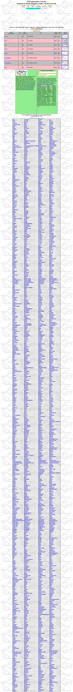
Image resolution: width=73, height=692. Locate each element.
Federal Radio (27, 303)
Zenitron (14, 690)
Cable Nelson (41, 214)
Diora (25, 258)
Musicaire (40, 456)
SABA (14, 560)
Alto (13, 143)
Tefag (51, 621)
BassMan (51, 180)
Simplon (40, 581)
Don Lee (51, 259)
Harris (51, 350)
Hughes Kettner (16, 363)
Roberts (25, 85)
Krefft (40, 397)
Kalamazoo (15, 385)
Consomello (26, 237)
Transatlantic (52, 639)
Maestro (51, 418)
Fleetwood (41, 309)
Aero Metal (26, 128)
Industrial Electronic (43, 367)
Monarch (40, 446)
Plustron (14, 505)
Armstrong (41, 160)
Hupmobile (26, 363)
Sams (51, 561)
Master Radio (27, 430)
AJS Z (5, 67)
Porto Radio (26, 509)
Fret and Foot (52, 314)
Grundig (51, 342)
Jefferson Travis (27, 376)
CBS (50, 222)
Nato (39, 464)
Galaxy (14, 318)
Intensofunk (52, 368)
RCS (51, 536)
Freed (14, 314)
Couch (25, 241)
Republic (14, 544)
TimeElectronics (42, 633)
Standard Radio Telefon (54, 599)
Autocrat (26, 170)
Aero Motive (41, 128)
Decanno (51, 252)
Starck (25, 601)
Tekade (40, 623)
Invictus (25, 372)
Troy (14, 645)
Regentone (52, 540)
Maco (40, 417)
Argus (25, 158)
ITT (13, 373)
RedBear (14, 539)
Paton (40, 491)
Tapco (51, 618)
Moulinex (40, 452)
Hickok (25, 357)
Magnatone (52, 420)
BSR (50, 207)
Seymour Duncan (42, 575)
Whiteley (14, 680)
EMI (39, 287)
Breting (25, 202)
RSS (50, 558)
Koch (14, 395)
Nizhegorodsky (16, 469)
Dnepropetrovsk (53, 258)
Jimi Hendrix (41, 378)
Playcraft (14, 504)
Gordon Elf (26, 333)
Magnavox (15, 421)
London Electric (53, 412)
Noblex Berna (41, 469)
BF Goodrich (26, 192)
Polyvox (40, 506)
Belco (40, 184)
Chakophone (26, 224)
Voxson (51, 665)
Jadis (51, 373)
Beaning (51, 182)
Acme (51, 120)
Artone (40, 162)
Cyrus (14, 246)
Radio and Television (28, 519)
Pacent (25, 484)
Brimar (14, 203)
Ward (40, 669)
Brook (25, 204)
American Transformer (17, 147)
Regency (26, 540)
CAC (51, 214)
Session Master (15, 575)
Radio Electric (41, 520)
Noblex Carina (52, 469)
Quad (51, 515)
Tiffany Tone (26, 633)
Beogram (40, 188)
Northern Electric (16, 474)
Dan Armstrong (53, 246)
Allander (51, 139)
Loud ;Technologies (16, 415)
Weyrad (14, 679)
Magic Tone (26, 420)
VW (25, 667)
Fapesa (40, 301)
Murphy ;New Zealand (28, 455)
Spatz (14, 595)
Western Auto (41, 675)
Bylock (25, 214)
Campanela (26, 217)
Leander (51, 405)
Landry (25, 402)
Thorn (40, 631)
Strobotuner (52, 609)
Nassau (14, 460)
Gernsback (15, 327)
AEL (14, 127)
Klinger (14, 393)
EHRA (40, 274)
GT (13, 343)
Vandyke (51, 658)
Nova (51, 474)
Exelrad (14, 298)
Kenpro (40, 388)
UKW (51, 648)
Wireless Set (15, 684)
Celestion (14, 223)
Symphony (15, 616)
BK (50, 193)
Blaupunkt (52, 194)
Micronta (26, 441)
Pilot (25, 502)
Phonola (14, 500)
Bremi (51, 200)
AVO (51, 173)
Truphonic (52, 645)
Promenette (15, 512)
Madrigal (26, 418)
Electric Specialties (53, 278)
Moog (14, 449)
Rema (25, 541)
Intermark (41, 370)
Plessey (51, 504)
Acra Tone (15, 123)
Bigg (13, 193)
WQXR (25, 685)
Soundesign (15, 594)
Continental (52, 237)
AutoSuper (41, 172)
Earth (25, 268)
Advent (14, 125)
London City (41, 412)
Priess (40, 511)
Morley (40, 449)
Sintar (51, 583)
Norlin (14, 472)
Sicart (25, 578)
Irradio (40, 372)
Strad (51, 608)
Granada (14, 337)
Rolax (14, 556)
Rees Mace (52, 539)
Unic (14, 650)
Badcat (51, 175)
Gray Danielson (16, 340)
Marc (51, 423)
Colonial (14, 234)
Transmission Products (43, 640)
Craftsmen (52, 241)
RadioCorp (15, 526)
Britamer (40, 203)
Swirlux (25, 615)
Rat (25, 534)
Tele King (26, 624)
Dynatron (14, 267)
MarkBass (52, 426)
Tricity (14, 643)
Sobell (14, 586)
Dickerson (26, 257)
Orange (14, 481)
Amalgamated (27, 143)
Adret (25, 124)
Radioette (26, 526)
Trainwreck (26, 639)
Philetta (40, 497)
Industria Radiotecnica (28, 367)
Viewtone (14, 663)
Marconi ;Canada (16, 425)
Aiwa (14, 135)
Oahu (25, 476)
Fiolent (51, 307)
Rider (25, 549)
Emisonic (51, 287)
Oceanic (14, 477)
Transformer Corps (16, 640)
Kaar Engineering (27, 383)
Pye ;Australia (52, 514)
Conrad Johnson (53, 236)
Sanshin (40, 564)
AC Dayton (26, 119)
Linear (14, 411)
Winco (25, 683)
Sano (25, 564)
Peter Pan (51, 495)
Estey (40, 294)
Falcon (51, 299)
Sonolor (14, 591)
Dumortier (26, 264)
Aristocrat (41, 159)
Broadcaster (52, 203)
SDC (14, 570)
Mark (40, 426)
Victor (40, 660)
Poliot (14, 506)
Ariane (51, 158)
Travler (25, 641)
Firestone (14, 308)
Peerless (25, 494)
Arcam (25, 155)
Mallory (51, 422)
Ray (50, 534)
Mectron (26, 435)
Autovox (51, 172)
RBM (40, 535)
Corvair (25, 239)
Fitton (14, 309)
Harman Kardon (16, 350)
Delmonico (15, 254)
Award (40, 174)
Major (40, 422)
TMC (14, 634)
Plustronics (26, 505)
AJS (39, 135)
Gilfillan (51, 328)
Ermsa (14, 293)
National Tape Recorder (43, 462)
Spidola (25, 596)
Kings (25, 391)
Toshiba (14, 638)
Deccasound (26, 253)
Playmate (26, 504)
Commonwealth (27, 236)
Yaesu (14, 688)
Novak (14, 475)
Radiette (51, 517)
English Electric (16, 292)
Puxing (40, 514)
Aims (14, 132)
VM (50, 663)
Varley (14, 659)
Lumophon (52, 415)
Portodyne (52, 509)
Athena (40, 165)
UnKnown (52, 654)
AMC (25, 144)
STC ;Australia (16, 604)
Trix (13, 644)
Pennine (51, 494)
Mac (50, 416)
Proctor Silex (52, 511)
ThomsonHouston (16, 631)
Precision (14, 511)
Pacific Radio (41, 484)
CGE (14, 224)
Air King (51, 132)
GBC (14, 321)
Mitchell (26, 445)
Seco (25, 571)
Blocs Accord (15, 195)
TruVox (25, 646)
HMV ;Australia (42, 358)
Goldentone (41, 331)
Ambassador (52, 143)
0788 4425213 (21, 89)
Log (43, 118)
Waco (40, 667)
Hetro (14, 356)
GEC (51, 321)
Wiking (51, 680)
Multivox (40, 454)
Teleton (25, 626)
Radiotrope (15, 531)
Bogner (40, 197)
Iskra (51, 372)
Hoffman (14, 360)
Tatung (40, 619)
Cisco (14, 228)
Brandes (26, 199)
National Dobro (27, 461)
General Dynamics (28, 323)
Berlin (40, 189)
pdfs (26, 88)
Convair (14, 238)
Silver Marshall (16, 580)
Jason (40, 375)
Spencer (40, 595)
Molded (25, 446)
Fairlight (40, 299)
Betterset (14, 192)
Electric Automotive (42, 278)
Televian (51, 626)
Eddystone (52, 271)
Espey (14, 294)
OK (39, 477)
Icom (40, 365)
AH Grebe (41, 130)
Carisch (14, 219)
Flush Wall (26, 311)
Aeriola (14, 128)
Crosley (25, 243)
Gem (39, 322)
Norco (14, 471)
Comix (14, 236)
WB (25, 673)
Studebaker (26, 610)
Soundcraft (52, 593)
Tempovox (15, 629)
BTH (25, 208)
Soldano (14, 589)
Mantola (26, 423)
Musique (14, 457)
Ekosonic (26, 276)
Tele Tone (40, 624)
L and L (51, 400)
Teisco (25, 623)
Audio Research (42, 168)
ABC (14, 119)
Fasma (51, 302)
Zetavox (51, 690)
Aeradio (40, 127)
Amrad (25, 149)
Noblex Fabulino (16, 470)
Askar (40, 163)
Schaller (40, 568)
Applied (25, 154)
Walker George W (27, 668)
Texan (14, 630)
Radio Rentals (52, 522)
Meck (14, 435)
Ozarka (14, 484)
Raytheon (26, 535)
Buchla (51, 208)
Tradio (14, 639)
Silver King (52, 579)
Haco (51, 345)
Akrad (40, 137)
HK (13, 358)
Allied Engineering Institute (29, 140)
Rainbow (51, 531)
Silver (25, 580)
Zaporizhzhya (41, 689)
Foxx (25, 313)
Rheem (51, 546)
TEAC (40, 620)
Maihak (40, 421)
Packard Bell (26, 485)
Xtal (50, 687)
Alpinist (25, 142)
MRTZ (51, 452)
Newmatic (40, 466)
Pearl (40, 492)
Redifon (40, 539)
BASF (40, 180)
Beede (25, 183)
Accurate (40, 119)
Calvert (51, 215)
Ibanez (51, 363)
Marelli (51, 425)
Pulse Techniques (27, 512)
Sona (14, 590)
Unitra (40, 653)
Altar (40, 142)
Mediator (40, 435)
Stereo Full (26, 605)
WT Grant (52, 685)
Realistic (40, 537)
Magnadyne (41, 420)
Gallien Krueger (27, 318)
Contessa (40, 237)
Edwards (26, 273)
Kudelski (40, 398)
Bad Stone (41, 175)
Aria (39, 158)
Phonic (51, 499)
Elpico (25, 286)
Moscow (26, 450)
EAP (39, 267)
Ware (51, 669)
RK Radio (41, 550)
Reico (14, 541)
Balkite (14, 178)
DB (50, 251)
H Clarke (14, 345)
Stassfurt (40, 603)
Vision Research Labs (43, 663)
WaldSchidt (52, 667)
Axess (51, 174)
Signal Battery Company (17, 579)
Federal (40, 303)
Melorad (51, 436)
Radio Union (15, 525)
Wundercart (26, 687)
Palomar (26, 487)
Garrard (40, 319)
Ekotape (40, 276)
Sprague (40, 598)
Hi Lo (14, 357)
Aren (25, 157)
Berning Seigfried (27, 190)
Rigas (40, 549)
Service (51, 574)
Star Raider (52, 600)
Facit (25, 298)
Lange (14, 403)
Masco (40, 428)
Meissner (26, 436)
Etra (13, 296)
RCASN (14, 536)
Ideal (51, 365)
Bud (25, 209)
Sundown (40, 611)
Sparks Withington (42, 594)
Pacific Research (53, 484)
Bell (25, 185)
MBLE (14, 432)
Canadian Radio (53, 217)
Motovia (14, 452)
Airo (25, 134)
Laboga (25, 401)
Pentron (14, 495)
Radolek (26, 531)
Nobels (25, 469)
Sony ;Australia (42, 591)
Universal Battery (53, 653)
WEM (51, 674)
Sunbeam (26, 611)
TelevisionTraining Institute (18, 628)
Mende (25, 437)
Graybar (40, 340)
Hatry (25, 352)
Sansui (51, 564)
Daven (51, 248)
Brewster (40, 202)
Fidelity (25, 307)
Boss (13, 199)
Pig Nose (51, 501)
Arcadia (14, 155)
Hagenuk (14, 346)
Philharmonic (52, 497)
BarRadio (15, 180)
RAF (40, 531)
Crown (40, 243)
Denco (51, 254)
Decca (14, 253)
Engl (50, 291)
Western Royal (15, 677)
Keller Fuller (41, 387)
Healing (51, 352)
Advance (51, 124)
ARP (51, 160)
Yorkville (51, 688)
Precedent (40, 510)
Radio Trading (52, 524)
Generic (25, 326)
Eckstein (40, 271)
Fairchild (26, 299)
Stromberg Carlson (16, 610)
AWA (14, 174)
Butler (51, 213)
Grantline (14, 338)
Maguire (26, 421)
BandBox (40, 178)
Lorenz (40, 413)
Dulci (51, 263)
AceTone (26, 120)
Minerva (51, 442)
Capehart (26, 218)
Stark (51, 601)
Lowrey (25, 415)
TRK (25, 644)
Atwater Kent (27, 167)
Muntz (14, 455)
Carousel (51, 219)
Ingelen (25, 368)
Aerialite (51, 127)
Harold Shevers (42, 350)
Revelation (52, 544)
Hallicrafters (15, 347)
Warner (14, 670)
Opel (25, 480)
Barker (51, 179)
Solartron (40, 588)
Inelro (14, 368)
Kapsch (14, 386)
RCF (25, 536)
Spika (51, 596)
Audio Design (15, 168)
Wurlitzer (40, 687)
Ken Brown (15, 388)
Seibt (51, 571)
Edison (40, 272)
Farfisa (51, 301)
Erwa (40, 293)
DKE (40, 258)
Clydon (14, 232)
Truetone (40, 645)
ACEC (14, 120)
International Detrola (54, 370)
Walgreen (14, 668)
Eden (14, 272)
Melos (14, 437)
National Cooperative (17, 461)
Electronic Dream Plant (29, 282)
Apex (14, 153)
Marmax (26, 427)
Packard (14, 486)
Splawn (14, 598)
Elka (50, 284)
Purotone (14, 514)
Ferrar (25, 306)
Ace (50, 119)
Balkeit (51, 177)
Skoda (25, 584)
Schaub (51, 568)
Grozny (40, 342)
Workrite (51, 684)
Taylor (51, 619)
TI (13, 633)
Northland (41, 474)
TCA (14, 620)
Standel (25, 600)
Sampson (40, 561)
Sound (40, 593)
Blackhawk (26, 194)
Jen (39, 376)
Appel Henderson (53, 153)
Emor (40, 288)
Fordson (51, 312)
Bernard (51, 189)
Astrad (40, 164)
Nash (51, 459)
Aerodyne (15, 129)
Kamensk (26, 385)
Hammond (26, 348)
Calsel (40, 215)
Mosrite (51, 450)
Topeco (40, 635)
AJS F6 (5, 53)
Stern (25, 606)
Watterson (26, 672)
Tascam (14, 619)
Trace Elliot (41, 638)
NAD (51, 457)
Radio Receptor (42, 522)
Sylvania (51, 615)
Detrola (40, 256)
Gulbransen (52, 343)
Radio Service (15, 524)
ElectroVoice (41, 283)
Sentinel (25, 574)
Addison (51, 123)
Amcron (40, 144)
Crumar (51, 243)
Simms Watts (15, 581)
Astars (51, 163)
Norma (25, 472)
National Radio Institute (17, 462)
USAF (51, 655)
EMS (25, 289)
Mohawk (14, 446)
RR (13, 558)
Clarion (25, 229)
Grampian (52, 336)
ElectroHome (41, 281)
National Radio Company (55, 461)
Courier (40, 241)
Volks (40, 664)
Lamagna (51, 401)
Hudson (51, 362)
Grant (51, 337)
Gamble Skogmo (53, 318)
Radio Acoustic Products (17, 519)
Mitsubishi (41, 445)
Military (14, 442)
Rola (39, 555)
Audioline (26, 169)
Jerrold (25, 377)
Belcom (51, 184)
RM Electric (52, 550)
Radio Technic (41, 524)
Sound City (52, 591)
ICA (25, 365)
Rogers (14, 555)
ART (14, 162)
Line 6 (51, 410)
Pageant (26, 486)
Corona (40, 238)
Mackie (25, 417)
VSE (14, 667)
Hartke (14, 351)
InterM (25, 370)
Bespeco (51, 190)
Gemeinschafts (52, 322)
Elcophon (40, 277)
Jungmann (26, 382)
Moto (40, 451)
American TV (27, 147)
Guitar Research (42, 343)
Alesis (14, 139)
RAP (51, 532)
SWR (40, 615)
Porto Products (16, 509)
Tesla (51, 629)
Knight (25, 393)
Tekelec (51, 623)
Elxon (51, 286)
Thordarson (26, 631)
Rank (25, 532)
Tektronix (15, 624)
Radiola (14, 527)
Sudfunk (14, 611)
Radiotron (52, 530)
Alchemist (40, 138)
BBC (25, 182)
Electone (51, 277)
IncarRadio (52, 366)
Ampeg (14, 148)
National (26, 464)
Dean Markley (41, 252)
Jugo (14, 382)
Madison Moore (16, 418)
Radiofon (51, 526)
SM (25, 585)
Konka (51, 395)
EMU (51, 289)
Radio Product (52, 521)
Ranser (40, 532)
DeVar (51, 256)
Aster (14, 164)
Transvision (52, 640)
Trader (51, 638)
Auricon (40, 169)
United (25, 653)
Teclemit (26, 621)
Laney (40, 402)
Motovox (26, 452)
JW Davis (14, 383)
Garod (25, 319)
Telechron (52, 624)
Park (14, 490)
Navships (26, 465)
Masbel (25, 428)
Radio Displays (27, 520)
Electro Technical (27, 281)
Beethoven (41, 183)
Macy (51, 417)
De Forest (26, 252)
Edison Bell (26, 272)
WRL (40, 685)
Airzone (51, 134)
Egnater (51, 273)
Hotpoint (40, 361)
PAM (40, 487)
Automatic (41, 170)
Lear (14, 406)
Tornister (26, 636)
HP (13, 362)
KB (13, 387)
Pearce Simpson (16, 492)
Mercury (51, 437)
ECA (14, 269)
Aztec (25, 175)
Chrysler (40, 227)
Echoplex (40, 269)
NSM (14, 476)
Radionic (14, 530)
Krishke (14, 398)
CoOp (25, 238)
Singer (25, 583)
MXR (40, 457)
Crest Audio (52, 242)
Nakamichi (26, 459)
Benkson (14, 188)
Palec (14, 487)
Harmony (26, 350)
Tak (39, 616)
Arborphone (52, 154)
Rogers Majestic (53, 554)
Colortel (40, 234)
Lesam (25, 407)
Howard (51, 361)
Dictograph (41, 257)
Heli (50, 353)
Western (26, 677)
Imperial (40, 366)
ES (50, 293)
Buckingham (15, 209)
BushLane (26, 213)
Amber (14, 144)
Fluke (14, 311)
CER (51, 223)
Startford (14, 603)
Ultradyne (26, 649)
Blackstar (40, 194)
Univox (40, 654)
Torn (14, 636)
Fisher (40, 308)
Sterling (14, 606)
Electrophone (15, 283)
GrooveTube (15, 342)
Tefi (13, 623)
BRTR (51, 205)
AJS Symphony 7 (7, 62)
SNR (51, 585)
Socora (40, 586)
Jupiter (40, 382)
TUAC (40, 646)
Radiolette (41, 527)
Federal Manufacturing (17, 303)
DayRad (14, 251)
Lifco (25, 410)
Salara (51, 560)
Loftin (51, 411)
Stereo (40, 605)
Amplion (51, 148)
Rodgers (40, 554)
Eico (50, 274)
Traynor (40, 641)
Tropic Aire (41, 644)
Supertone (41, 613)
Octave (25, 477)
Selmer (40, 573)
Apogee (25, 153)
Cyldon (51, 244)
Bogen (25, 197)
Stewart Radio (41, 606)
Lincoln (40, 410)
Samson (14, 563)
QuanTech (26, 516)
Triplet (51, 643)
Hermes (51, 355)
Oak (39, 476)
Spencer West (27, 595)
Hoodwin (51, 360)
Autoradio (26, 172)
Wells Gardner (41, 674)
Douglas (40, 261)
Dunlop (40, 264)
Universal (14, 654)
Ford (40, 312)
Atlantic (51, 165)
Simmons (51, 580)
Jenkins (51, 376)
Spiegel (40, 596)
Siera (51, 578)
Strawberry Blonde (42, 609)
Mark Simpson (27, 426)
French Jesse (26, 314)
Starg (40, 601)
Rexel (40, 545)
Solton (40, 589)
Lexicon (14, 410)
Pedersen (14, 494)
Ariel (14, 159)
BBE (39, 182)
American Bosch (53, 144)
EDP (14, 273)
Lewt (51, 408)
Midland (40, 441)
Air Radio (40, 133)
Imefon (14, 366)
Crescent (40, 242)
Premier (26, 511)
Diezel (51, 257)
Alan (14, 138)
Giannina (51, 327)
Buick (51, 209)
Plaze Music (41, 504)
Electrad (14, 278)
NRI (39, 475)
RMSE (25, 551)
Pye (34, 85)
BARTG (26, 180)
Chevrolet (15, 227)
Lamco (14, 402)
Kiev (50, 390)
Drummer (15, 262)
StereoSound (52, 605)
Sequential (41, 574)
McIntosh (40, 432)
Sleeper (14, 585)
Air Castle (26, 132)
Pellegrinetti (41, 494)
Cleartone (15, 231)
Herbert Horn (41, 355)
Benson (25, 188)
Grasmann (41, 338)
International (26, 371)
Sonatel (40, 590)
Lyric (25, 416)
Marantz (40, 423)
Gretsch (25, 341)
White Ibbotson (42, 679)
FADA (51, 298)
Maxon (40, 431)
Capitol (40, 218)
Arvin (51, 162)
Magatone (15, 420)
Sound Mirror (15, 593)
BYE (14, 214)
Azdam (14, 175)
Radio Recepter (27, 522)
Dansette (40, 247)
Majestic (26, 422)
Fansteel (26, 301)
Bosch (40, 198)
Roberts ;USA (52, 551)
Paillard (40, 486)
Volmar (14, 665)
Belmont (51, 185)
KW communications (28, 400)
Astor (25, 164)
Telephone (52, 625)
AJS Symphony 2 (7, 57)
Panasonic (15, 489)
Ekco (14, 276)
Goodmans (52, 332)
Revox (25, 545)
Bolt (50, 197)
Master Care (15, 430)
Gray (25, 340)
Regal (14, 540)
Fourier (14, 313)
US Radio (26, 655)
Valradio (26, 658)
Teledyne (26, 625)
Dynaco (14, 266)
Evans (25, 297)
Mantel (14, 423)
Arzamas (14, 163)
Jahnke (14, 375)
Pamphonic (52, 487)
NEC (40, 465)
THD (25, 630)
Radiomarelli (52, 527)
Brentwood (15, 202)
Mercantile (41, 437)
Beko (25, 184)
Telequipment (15, 626)
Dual (51, 262)
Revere (14, 545)
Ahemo (51, 130)
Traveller (14, 641)
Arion (25, 159)
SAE (39, 560)
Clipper (51, 231)
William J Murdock (53, 682)
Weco (14, 674)
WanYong (26, 669)
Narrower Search (36, 30)
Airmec (14, 134)
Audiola (51, 168)
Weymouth (52, 678)
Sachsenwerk (27, 560)
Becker (14, 183)
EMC (14, 287)
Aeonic (25, 127)
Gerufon (26, 327)
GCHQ (25, 321)
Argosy (14, 158)
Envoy (25, 292)
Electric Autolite (27, 278)
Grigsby (40, 341)
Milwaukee (41, 442)
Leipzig (40, 406)
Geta (39, 327)
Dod (13, 259)
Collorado (52, 233)
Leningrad (15, 407)
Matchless (15, 431)
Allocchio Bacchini (53, 140)
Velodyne (14, 660)
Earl (13, 268)
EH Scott (26, 274)
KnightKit (40, 393)
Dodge (25, 259)
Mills (25, 442)
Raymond (15, 535)
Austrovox (15, 170)
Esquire (25, 294)
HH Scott (51, 356)
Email (31, 88)
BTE (14, 208)
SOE (50, 586)
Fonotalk (14, 312)
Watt (14, 672)
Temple (40, 628)
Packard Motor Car (42, 485)
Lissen (25, 411)
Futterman (41, 317)
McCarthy (26, 432)
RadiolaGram (27, 527)
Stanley (40, 600)
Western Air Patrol (28, 675)
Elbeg (14, 277)
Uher (40, 648)
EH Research (15, 274)
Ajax (25, 135)
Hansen (51, 348)
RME (14, 551)
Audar (40, 167)
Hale (50, 346)
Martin (14, 428)
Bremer (40, 200)
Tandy (25, 618)
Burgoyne (51, 210)
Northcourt (41, 472)
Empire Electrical (16, 289)
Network (51, 465)
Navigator (15, 465)
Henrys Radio (27, 355)
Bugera (40, 209)
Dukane (40, 263)
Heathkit (40, 353)
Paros (51, 490)
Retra (40, 544)
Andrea (14, 150)
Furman (26, 317)
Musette (51, 455)
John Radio (26, 380)
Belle (39, 185)
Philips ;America (16, 499)
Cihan (51, 227)
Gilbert (40, 328)
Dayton (40, 251)
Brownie (14, 205)
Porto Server (41, 509)
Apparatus (41, 153)
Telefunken (41, 625)
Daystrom (26, 251)
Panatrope (26, 489)
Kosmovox (41, 396)
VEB (25, 659)
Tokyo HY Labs (53, 634)
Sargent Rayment (53, 565)
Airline (51, 133)
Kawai (40, 386)
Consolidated (15, 237)
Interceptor (15, 370)
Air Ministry (26, 133)
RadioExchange (42, 526)
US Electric (15, 655)
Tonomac (26, 635)
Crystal (14, 244)
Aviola (40, 173)
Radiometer (15, 529)
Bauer (14, 182)
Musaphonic (41, 455)
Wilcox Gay (26, 682)
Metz (14, 440)
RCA (51, 535)
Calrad (25, 215)
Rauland (40, 534)
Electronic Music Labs (54, 282)
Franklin (51, 313)
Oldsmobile (15, 479)
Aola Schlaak (52, 152)
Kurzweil (51, 398)
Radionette (52, 529)
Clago (14, 229)
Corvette (40, 239)
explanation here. (40, 84)
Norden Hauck (41, 471)
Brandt (40, 199)
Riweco (25, 550)
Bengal (51, 187)
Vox (39, 665)
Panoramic (41, 489)
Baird (14, 177)
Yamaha (26, 688)
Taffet (25, 616)
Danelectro (15, 247)
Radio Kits (26, 521)
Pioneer (40, 502)
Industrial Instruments (54, 367)
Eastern (40, 268)
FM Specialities (41, 311)
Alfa (25, 139)
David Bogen (15, 249)
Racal (51, 516)
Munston (51, 454)
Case (14, 222)
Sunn (51, 611)
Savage (14, 566)
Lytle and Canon (42, 416)
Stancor (40, 599)
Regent (40, 540)
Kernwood (26, 390)
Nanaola (40, 459)
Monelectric (52, 446)
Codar (51, 232)
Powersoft (26, 510)
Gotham (40, 333)
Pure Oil (40, 512)
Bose (50, 198)
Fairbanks (15, 299)
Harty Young (26, 351)
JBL (50, 375)
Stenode (14, 605)
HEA (40, 352)
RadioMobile (26, 529)
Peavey (51, 492)
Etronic (25, 296)
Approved (41, 154)
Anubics (40, 152)
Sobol (25, 586)
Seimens (14, 573)
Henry (14, 355)
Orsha (51, 481)
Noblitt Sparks (41, 470)
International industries (17, 371)
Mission (14, 445)
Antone (25, 152)
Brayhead (15, 200)
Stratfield (14, 609)
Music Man (15, 456)
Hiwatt (51, 357)
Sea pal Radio (27, 570)
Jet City (14, 378)
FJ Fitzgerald (27, 309)
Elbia (25, 277)
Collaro (25, 233)
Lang (51, 402)
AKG (14, 137)
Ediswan (51, 272)
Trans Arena (41, 639)
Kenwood (14, 390)
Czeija (25, 246)
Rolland (25, 556)
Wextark (40, 678)
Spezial (51, 595)
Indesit (14, 367)
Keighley (26, 387)
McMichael (52, 432)
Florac (51, 309)
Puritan (51, 512)
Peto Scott (15, 496)
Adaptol (40, 123)
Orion (25, 481)
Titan (51, 633)
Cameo (14, 217)
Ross (50, 556)
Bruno (14, 207)
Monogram (26, 447)
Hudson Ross (41, 362)
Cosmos (51, 239)
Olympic (40, 479)
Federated (52, 303)
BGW (40, 192)
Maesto (40, 418)
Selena (25, 573)
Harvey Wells (52, 351)
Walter (40, 668)
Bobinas (14, 197)
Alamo (51, 137)
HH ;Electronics (42, 356)
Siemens (40, 578)
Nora (51, 470)
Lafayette (40, 401)
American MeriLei (42, 145)
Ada (25, 123)
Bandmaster (52, 178)
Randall (14, 532)
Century (40, 223)
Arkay (25, 160)
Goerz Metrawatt (16, 331)
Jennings (14, 377)
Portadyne (41, 507)
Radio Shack (26, 524)
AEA (25, 125)
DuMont (14, 264)
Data (39, 248)
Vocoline (14, 664)
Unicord (26, 650)
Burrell (51, 212)
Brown (51, 204)
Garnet (14, 319)
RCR (40, 536)
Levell (25, 408)
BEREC (26, 189)
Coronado (52, 238)
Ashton (25, 163)
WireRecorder (27, 684)
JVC (50, 382)
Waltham (14, 669)
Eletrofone (52, 283)
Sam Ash (26, 561)
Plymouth (51, 505)
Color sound (26, 234)
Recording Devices (53, 537)
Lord (25, 413)
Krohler (25, 398)
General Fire (41, 323)
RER (25, 544)
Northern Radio (27, 474)
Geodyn (51, 326)
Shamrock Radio (53, 575)
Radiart (40, 517)
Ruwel (51, 559)
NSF (50, 475)
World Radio (15, 685)
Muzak (25, 457)
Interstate (51, 371)
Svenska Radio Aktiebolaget (44, 614)
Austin (51, 169)
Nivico (51, 467)
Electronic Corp (16, 282)
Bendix (40, 187)
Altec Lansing (52, 142)
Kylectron (40, 400)
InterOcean (41, 371)
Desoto (25, 256)
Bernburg (15, 190)
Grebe (51, 340)
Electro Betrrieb (42, 279)
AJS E (5, 40)
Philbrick (14, 497)
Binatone (26, 193)
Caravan (51, 218)
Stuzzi (51, 610)
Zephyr (40, 690)
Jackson (40, 373)
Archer (40, 155)
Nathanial (26, 460)
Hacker (29, 85)
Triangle (51, 641)
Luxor (14, 416)
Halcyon (40, 346)
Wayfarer (51, 672)
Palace (51, 486)
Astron (51, 164)
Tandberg (15, 618)
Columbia (51, 234)
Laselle (51, 403)
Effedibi (40, 273)
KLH (51, 392)
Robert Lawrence (42, 551)
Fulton (25, 316)
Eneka (40, 291)
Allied (40, 140)
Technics (14, 621)
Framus (40, 313)
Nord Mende (26, 471)
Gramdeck (26, 336)
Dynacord (26, 266)
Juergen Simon (52, 381)
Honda (40, 360)
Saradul (25, 565)
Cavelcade (41, 222)
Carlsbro (40, 219)
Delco (51, 253)
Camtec (40, 217)
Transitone (26, 640)
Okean (51, 477)
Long (14, 413)
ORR (40, 481)
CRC (25, 242)
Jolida (51, 380)
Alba (25, 138)
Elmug (14, 286)
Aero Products (52, 128)
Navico (51, 464)
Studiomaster (41, 610)
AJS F (5, 44)
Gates (51, 319)
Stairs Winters (27, 599)
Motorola (51, 451)
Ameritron (52, 147)
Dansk (51, 247)
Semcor (51, 573)
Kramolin (26, 397)
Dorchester (15, 261)
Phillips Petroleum (27, 499)
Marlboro (14, 427)
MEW (25, 440)
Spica (14, 596)
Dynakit (40, 266)
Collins (40, 233)
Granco (25, 337)
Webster (51, 673)
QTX (40, 515)
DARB (14, 248)
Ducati (14, 263)
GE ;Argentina (41, 321)
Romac (40, 556)
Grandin (40, 337)
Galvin (40, 318)
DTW (25, 262)
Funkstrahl (41, 316)
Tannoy (40, 618)
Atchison (26, 165)
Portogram (15, 510)
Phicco (40, 496)
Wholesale (41, 680)
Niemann (14, 467)
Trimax (25, 643)
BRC (25, 200)
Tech (51, 620)
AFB (39, 129)
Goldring (14, 332)
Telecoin (14, 625)
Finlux (40, 307)
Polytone (26, 506)
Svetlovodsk (52, 614)
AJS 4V (5, 36)
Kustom (14, 400)
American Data (16, 145)
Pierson (25, 501)
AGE (14, 130)
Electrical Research (16, 279)
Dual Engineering (42, 262)
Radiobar (51, 525)
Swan (14, 615)
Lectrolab (26, 406)
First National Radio (28, 308)
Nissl (39, 467)
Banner (25, 179)
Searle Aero (41, 570)
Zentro (25, 690)
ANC (51, 149)
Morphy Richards (53, 449)
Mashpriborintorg (53, 428)
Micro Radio (15, 441)
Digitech (14, 258)
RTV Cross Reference (28, 559)
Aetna (25, 129)
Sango (14, 564)
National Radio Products (29, 462)
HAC (25, 345)
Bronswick (15, 204)
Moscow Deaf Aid (16, 450)
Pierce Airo (26, 500)
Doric (25, 261)
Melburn (40, 436)
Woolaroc (40, 684)
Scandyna (15, 568)
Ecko (25, 271)
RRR (25, 558)
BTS (39, 208)
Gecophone (15, 322)
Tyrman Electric (16, 648)
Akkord (25, 137)
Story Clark (41, 608)
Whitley (25, 680)
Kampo (40, 385)
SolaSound (52, 588)
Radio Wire (41, 525)
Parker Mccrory (27, 490)
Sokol (14, 588)
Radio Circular (53, 519)
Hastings (14, 352)
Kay (50, 386)
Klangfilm (26, 392)
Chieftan (26, 227)
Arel (13, 157)
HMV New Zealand (53, 358)
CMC (25, 232)
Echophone (26, 269)
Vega (51, 659)
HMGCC (26, 358)
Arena (40, 157)
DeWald (14, 257)
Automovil (52, 170)
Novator (26, 475)
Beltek (25, 187)
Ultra (14, 649)
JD (13, 376)
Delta (25, 254)
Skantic (14, 584)
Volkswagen (52, 664)
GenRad (40, 326)
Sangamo (40, 563)
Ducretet (26, 263)
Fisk (50, 308)
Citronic (40, 228)
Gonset (40, 332)
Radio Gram (15, 521)
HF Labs (26, 356)
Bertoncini (41, 190)
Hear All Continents (16, 353)
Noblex (25, 470)
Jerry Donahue (41, 377)
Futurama (52, 317)
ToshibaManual (27, 638)
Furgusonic (15, 317)
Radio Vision (26, 525)
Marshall (40, 427)
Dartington (26, 248)
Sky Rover (41, 584)
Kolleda (40, 395)
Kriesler (51, 397)
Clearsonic (52, 229)
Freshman (41, 314)
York (40, 688)
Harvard (40, 351)
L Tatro (14, 401)
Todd (40, 634)
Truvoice (14, 646)
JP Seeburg (41, 381)
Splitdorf (26, 598)
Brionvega (26, 203)
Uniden (40, 650)
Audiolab (14, 169)
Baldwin (40, 177)
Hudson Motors (27, 362)
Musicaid (26, 456)
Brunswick (26, 207)
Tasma (25, 619)
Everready (41, 297)
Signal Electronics (27, 579)
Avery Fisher (26, 173)
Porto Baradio (52, 507)
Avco (14, 173)
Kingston (40, 391)
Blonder (40, 195)
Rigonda (51, 549)
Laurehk (14, 405)
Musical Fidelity (53, 456)
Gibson (14, 328)
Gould (51, 333)
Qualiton (14, 516)
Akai (51, 135)
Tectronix (40, 621)
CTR (25, 244)
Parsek (14, 491)
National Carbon (53, 460)
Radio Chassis (41, 519)
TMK (25, 634)
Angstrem (26, 150)
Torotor (40, 636)
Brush (40, 207)
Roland (51, 555)
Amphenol (41, 148)
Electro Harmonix (53, 279)
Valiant (14, 658)
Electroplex (26, 283)
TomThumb (15, 635)
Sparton (51, 594)
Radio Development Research (18, 520)
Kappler (51, 385)
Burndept (26, 212)
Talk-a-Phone (52, 616)
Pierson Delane (16, 501)
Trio (39, 643)
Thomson (51, 630)
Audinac (51, 167)
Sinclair (14, 583)
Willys (14, 683)
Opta (51, 480)
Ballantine (26, 178)
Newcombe (26, 466)
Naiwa (14, 459)
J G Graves (26, 373)
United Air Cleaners (53, 650)
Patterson (51, 491)
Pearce (25, 492)
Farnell (14, 302)
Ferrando (51, 304)
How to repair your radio (48, 83)
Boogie (25, 198)
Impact (25, 366)
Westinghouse (41, 677)
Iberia (14, 365)
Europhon (52, 296)
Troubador (52, 644)
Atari (14, 165)
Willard (40, 682)
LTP (39, 415)
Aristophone (15, 160)
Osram (40, 482)
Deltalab (40, 254)
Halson (25, 347)
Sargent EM (41, 565)
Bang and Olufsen (16, 179)
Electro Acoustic (27, 279)
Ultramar (40, 649)
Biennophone (52, 192)
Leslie (51, 407)
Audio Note (26, 168)
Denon (14, 256)
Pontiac (51, 506)
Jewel (25, 378)
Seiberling (40, 571)
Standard (14, 600)
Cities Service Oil (27, 228)
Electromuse (52, 281)
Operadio (40, 480)
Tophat (51, 635)
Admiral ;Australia (16, 124)
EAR (51, 267)
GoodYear (15, 333)
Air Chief (40, 132)
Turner (51, 646)
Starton (25, 603)
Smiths (40, 585)
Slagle (51, 584)
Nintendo (26, 467)
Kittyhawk (15, 392)
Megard (51, 435)
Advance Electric (42, 124)
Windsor (40, 683)
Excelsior (51, 297)
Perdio (25, 495)
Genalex (14, 323)
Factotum (40, 298)
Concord (40, 236)
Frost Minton (15, 316)
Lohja (25, 412)
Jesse (51, 377)
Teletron (40, 626)
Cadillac (14, 215)
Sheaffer (26, 576)
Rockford (14, 554)
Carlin (25, 219)
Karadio (26, 386)
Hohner (25, 360)
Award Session (27, 174)
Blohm (25, 195)
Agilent (25, 130)
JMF (51, 378)
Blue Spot (51, 195)
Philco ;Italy (26, 497)
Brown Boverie (41, 204)
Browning (26, 205)
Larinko (40, 403)
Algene (40, 139)
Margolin (14, 426)
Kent (51, 388)
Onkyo (14, 480)
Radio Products (16, 522)
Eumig (40, 296)
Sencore (14, 574)
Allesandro (15, 140)
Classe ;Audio (41, 229)
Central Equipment (28, 223)
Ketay (40, 390)
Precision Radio (53, 510)
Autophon (15, 172)
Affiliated (51, 129)
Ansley (51, 150)
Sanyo (14, 565)
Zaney (14, 689)
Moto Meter (26, 451)
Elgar (14, 284)
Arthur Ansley (27, 162)
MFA (40, 440)
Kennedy (26, 388)
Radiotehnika (41, 530)
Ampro (14, 149)
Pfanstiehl (26, 496)
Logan (14, 412)
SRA (51, 598)
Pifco (40, 501)
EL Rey (51, 276)
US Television (41, 655)
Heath (25, 353)
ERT (25, 293)
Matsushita (26, 431)
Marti (51, 427)
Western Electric (53, 675)
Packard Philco (53, 485)
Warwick (26, 670)
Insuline (40, 368)
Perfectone (41, 495)
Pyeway (14, 515)
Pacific (14, 485)
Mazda (51, 431)
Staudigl (51, 603)
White (51, 679)
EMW (25, 291)
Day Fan (51, 249)
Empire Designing (53, 288)
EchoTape (52, 269)
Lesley (40, 407)
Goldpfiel (51, 331)
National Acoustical (42, 460)
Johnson (40, 380)
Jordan (14, 381)
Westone (26, 678)
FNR (51, 311)
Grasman (26, 338)
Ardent (51, 155)
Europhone (15, 297)
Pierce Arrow (41, 500)
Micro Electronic (53, 440)
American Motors (53, 145)
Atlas (14, 167)
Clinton (40, 231)
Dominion (40, 259)
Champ (40, 224)
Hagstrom (26, 346)
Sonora (25, 591)
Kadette (40, 383)
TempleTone (52, 628)
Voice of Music (27, 664)
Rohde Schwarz (27, 555)
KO (50, 393)
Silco (39, 579)
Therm (40, 630)
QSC (25, 515)
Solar (25, 588)
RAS (14, 534)
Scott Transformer (42, 569)
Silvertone (40, 580)
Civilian (51, 228)
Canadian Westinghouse (17, 218)
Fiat (13, 307)
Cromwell (15, 243)
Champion (52, 224)
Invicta (14, 372)
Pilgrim (14, 502)
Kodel (25, 395)
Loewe (40, 411)
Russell (40, 559)
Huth (40, 363)
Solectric (26, 589)
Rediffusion (26, 539)
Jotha (25, 381)
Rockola (26, 554)
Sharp (14, 576)
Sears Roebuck (52, 570)
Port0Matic (26, 507)
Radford (14, 517)
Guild (25, 343)
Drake (51, 261)
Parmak (40, 490)
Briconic (51, 202)
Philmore (40, 499)
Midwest (51, 441)
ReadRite (26, 537)
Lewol (40, 408)
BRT (39, 205)
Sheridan (51, 576)
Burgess (40, 210)
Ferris (40, 306)
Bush (32, 85)
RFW (14, 546)
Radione (40, 529)
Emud (14, 291)
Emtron (40, 289)
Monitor (14, 447)
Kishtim (51, 391)
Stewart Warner (16, 608)
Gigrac (25, 328)
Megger (14, 436)
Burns (40, 212)
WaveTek (40, 672)
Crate (14, 242)
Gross (25, 342)
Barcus (40, 179)
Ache (40, 120)
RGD (25, 546)
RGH (40, 546)
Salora (14, 561)
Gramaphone (15, 336)
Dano (25, 247)
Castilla (25, 222)
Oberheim (52, 476)
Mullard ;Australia (16, 454)
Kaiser (51, 383)
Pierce (51, 500)
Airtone (40, 134)
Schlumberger (27, 569)
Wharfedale (26, 679)
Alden (51, 138)
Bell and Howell (16, 185)
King (14, 391)
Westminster (52, 677)
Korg (14, 396)
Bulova (14, 210)
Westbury (14, 675)
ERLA (51, 292)
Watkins (51, 670)
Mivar (51, 445)
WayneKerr (15, 673)
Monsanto (40, 447)
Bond (14, 198)
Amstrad (40, 149)
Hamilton (51, 347)
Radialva (26, 517)
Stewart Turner (53, 606)
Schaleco (26, 568)
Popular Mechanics (16, 507)
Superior (14, 613)
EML (14, 288)
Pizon (51, 502)
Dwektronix (52, 264)
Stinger (25, 608)
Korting (25, 396)
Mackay (14, 417)
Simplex (25, 581)
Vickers (25, 660)
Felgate (14, 304)
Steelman (26, 604)
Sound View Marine (28, 593)
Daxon (40, 249)
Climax (25, 231)
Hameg (40, 347)
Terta (40, 629)
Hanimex (40, 348)
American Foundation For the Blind (31, 145)
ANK (40, 150)
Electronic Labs (42, 282)
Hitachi (40, 357)
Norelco (51, 471)
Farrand (40, 302)
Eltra (40, 286)
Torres (51, 636)
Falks (14, 301)
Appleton (14, 154)
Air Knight (15, 133)
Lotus (51, 413)
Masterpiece (52, 430)
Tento (25, 629)
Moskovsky (41, 450)
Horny (14, 361)
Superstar (26, 613)
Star (13, 601)
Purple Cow (26, 514)
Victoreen (51, 660)
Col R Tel (14, 233)
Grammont (41, 336)
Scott (51, 569)
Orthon (14, 482)
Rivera (14, 550)
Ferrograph (52, 306)
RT (13, 559)
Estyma (51, 294)
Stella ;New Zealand (53, 604)
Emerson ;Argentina (28, 287)
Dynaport (51, 266)
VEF (39, 659)
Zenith (51, 689)
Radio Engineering (53, 520)
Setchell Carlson (27, 575)
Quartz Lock (41, 516)
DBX (14, 252)
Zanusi (25, 689)
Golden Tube (26, 331)
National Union (16, 464)
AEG (40, 125)
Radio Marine (41, 521)
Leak (40, 405)
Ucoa (25, 648)
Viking (25, 663)
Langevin (26, 403)
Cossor (14, 241)
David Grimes (27, 249)
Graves (51, 338)
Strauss (25, 609)
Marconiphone (27, 425)
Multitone (26, 454)
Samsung (26, 563)
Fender (25, 304)
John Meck (15, 380)
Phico (51, 496)
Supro (25, 614)
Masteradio (41, 430)
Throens (51, 631)
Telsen (25, 628)
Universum (26, 654)
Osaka (25, 482)
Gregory (14, 341)
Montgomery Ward (53, 447)
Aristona (51, 159)
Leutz (14, 408)
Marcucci (40, 425)
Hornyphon (26, 361)
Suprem (51, 613)
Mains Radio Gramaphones (55, 421)
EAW (51, 268)
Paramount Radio (53, 489)
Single (40, 583)
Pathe (25, 491)
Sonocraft (51, 590)
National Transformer (54, 462)
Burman (14, 212)
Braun (51, 199)
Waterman (41, 670)
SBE (39, 566)
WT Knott (15, 687)
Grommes (51, 341)
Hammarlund (15, 348)
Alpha (14, 142)
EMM (25, 288)
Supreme (14, 614)
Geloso (25, 322)
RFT (51, 545)
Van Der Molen (42, 658)
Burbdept (26, 210)
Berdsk (14, 189)
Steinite (40, 604)
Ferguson (40, 304)
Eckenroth (15, 271)
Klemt (40, 392)
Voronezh (26, 665)
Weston (14, 678)
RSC (39, 558)
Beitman (14, 184)
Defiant (40, 253)
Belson (14, 187)
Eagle (25, 267)
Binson (40, 193)
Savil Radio (26, 566)
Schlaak (14, 569)
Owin (51, 482)
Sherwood (15, 578)
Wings (51, 683)
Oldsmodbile (26, 479)
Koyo (51, 396)
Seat (13, 571)
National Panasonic (42, 461)
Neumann (15, 466)
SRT (13, 599)
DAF (40, 246)
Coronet (14, 239)
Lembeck (51, 406)
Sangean (51, 563)
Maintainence (15, 422)
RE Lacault (15, 537)
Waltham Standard (53, 668)
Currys (40, 244)
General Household (53, 323)
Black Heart (15, 194)
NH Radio (52, 466)
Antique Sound (16, 152)
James (25, 375)
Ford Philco (26, 312)
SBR (50, 566)
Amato (40, 143)
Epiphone (40, 292)
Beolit (51, 188)
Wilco (14, 682)
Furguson (51, 316)
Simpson (51, 581)
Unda (51, 649)
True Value (26, 645)
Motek (14, 451)
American (40, 147)
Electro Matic (15, 281)
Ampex (25, 148)
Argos (51, 157)
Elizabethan (26, 284)
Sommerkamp (52, 589)
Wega (25, 674)
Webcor (40, 673)
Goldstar (26, 332)
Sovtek (25, 594)
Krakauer (15, 397)
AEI (50, 125)
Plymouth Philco (42, 505)
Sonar (25, 590)
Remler (40, 541)
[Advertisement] (36, 18)
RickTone (14, 549)
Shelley (40, 576)
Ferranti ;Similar (16, 306)
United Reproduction (17, 653)
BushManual (41, 213)
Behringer (52, 183)
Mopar (25, 449)
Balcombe (26, 177)
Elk (39, 284)
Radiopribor (26, 530)
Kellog (51, 387)
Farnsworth (26, 302)
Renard (51, 541)
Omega (51, 479)
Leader (25, 405)
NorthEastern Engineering (55, 472)
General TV (15, 326)
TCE (25, 620)
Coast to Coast (41, 232)
